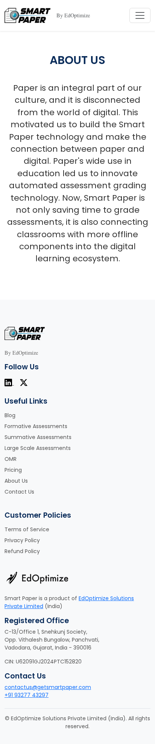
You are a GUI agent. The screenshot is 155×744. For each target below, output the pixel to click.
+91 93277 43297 (27, 695)
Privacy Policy (22, 540)
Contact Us (19, 491)
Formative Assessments (36, 426)
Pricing (13, 470)
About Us (16, 481)
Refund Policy (22, 551)
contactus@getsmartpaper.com (48, 687)
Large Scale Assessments (38, 448)
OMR (11, 459)
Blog (10, 415)
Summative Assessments (38, 437)
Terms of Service (27, 529)
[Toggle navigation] (139, 15)
